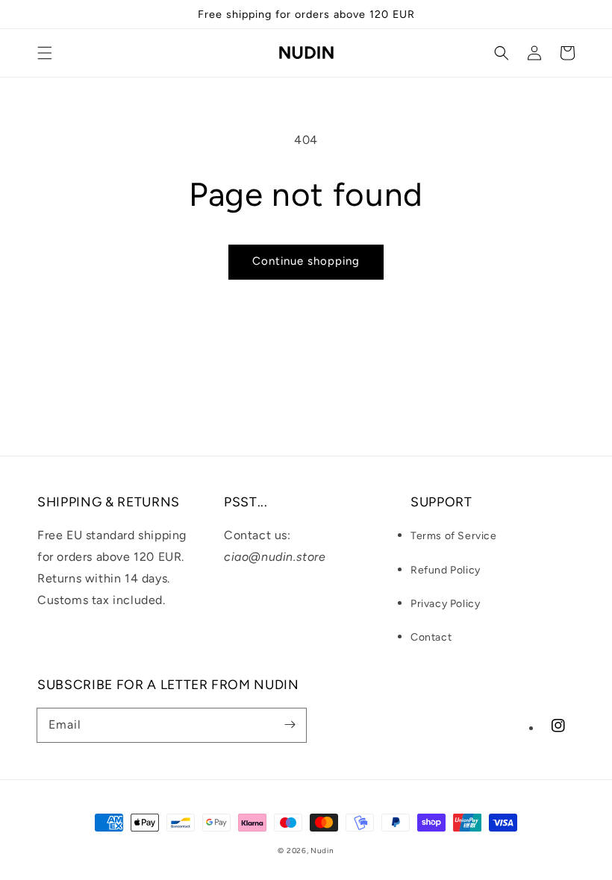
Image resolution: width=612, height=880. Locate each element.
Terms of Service (453, 535)
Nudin (322, 850)
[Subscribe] (289, 724)
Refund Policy (445, 570)
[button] (44, 53)
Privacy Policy (445, 603)
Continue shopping (306, 261)
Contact (431, 637)
